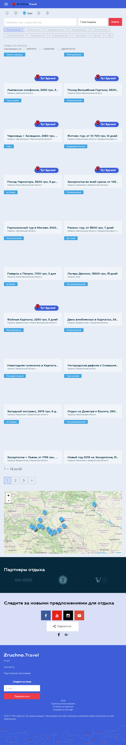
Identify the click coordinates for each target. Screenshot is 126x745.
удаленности (68, 49)
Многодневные (14, 29)
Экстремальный (38, 35)
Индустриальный (60, 35)
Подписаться (22, 696)
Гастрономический (15, 35)
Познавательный (79, 29)
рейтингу (31, 49)
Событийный (81, 35)
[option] (23, 580)
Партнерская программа (17, 673)
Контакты (9, 666)
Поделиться (63, 626)
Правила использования (63, 703)
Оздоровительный (55, 29)
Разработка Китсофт (63, 709)
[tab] (8, 13)
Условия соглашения (63, 706)
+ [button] (8, 495)
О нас (7, 660)
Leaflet (118, 552)
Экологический (100, 29)
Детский (97, 35)
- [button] (8, 500)
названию (48, 49)
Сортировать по (12, 48)
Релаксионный (34, 29)
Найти (115, 21)
